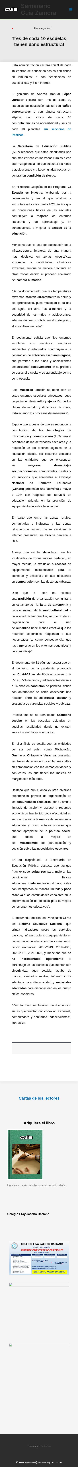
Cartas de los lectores (39, 1098)
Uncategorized (42, 28)
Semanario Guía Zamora (38, 9)
